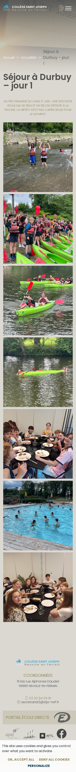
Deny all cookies (54, 759)
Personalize (39, 765)
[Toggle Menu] (68, 8)
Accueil (9, 57)
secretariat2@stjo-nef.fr (40, 702)
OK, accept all (21, 759)
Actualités (29, 57)
